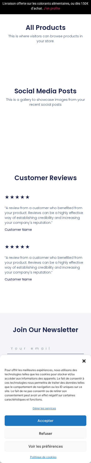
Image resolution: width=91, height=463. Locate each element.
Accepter (45, 420)
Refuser (45, 433)
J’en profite (52, 8)
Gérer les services (44, 408)
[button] (84, 361)
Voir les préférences (45, 446)
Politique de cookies (43, 457)
